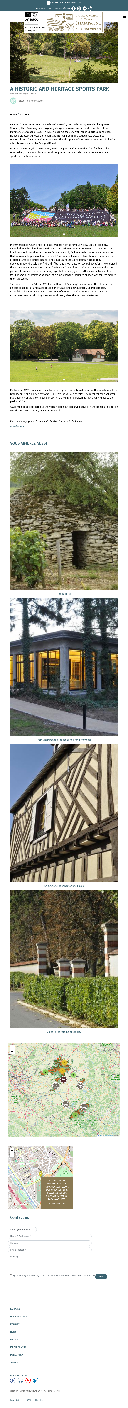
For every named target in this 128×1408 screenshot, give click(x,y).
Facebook (73, 8)
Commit (14, 1324)
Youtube (85, 8)
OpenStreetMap (109, 1135)
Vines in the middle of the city (64, 1031)
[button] (80, 1085)
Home (13, 114)
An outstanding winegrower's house (64, 885)
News (13, 1331)
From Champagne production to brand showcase (64, 739)
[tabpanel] (64, 200)
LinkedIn (90, 8)
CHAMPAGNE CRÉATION (30, 1391)
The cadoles (64, 593)
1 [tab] (64, 234)
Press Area (16, 1354)
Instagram (79, 8)
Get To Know (17, 1316)
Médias (14, 1339)
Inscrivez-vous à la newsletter (66, 3)
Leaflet (100, 1135)
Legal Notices (16, 1400)
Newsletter (40, 1400)
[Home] (64, 22)
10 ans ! (14, 1362)
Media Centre (18, 1347)
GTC (29, 1400)
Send (101, 1276)
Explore (24, 114)
